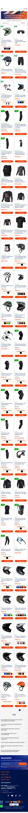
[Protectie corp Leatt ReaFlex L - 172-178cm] (7, 483)
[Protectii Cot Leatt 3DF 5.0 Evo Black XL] (7, 454)
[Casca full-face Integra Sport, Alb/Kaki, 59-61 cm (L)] (20, 277)
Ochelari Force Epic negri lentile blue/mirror (20, 550)
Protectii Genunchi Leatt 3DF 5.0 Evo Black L (20, 404)
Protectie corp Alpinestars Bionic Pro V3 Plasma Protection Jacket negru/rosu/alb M (21, 206)
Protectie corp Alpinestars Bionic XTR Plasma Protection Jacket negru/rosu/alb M (7, 206)
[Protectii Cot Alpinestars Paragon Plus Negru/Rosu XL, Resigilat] (20, 116)
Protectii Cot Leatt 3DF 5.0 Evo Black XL (7, 463)
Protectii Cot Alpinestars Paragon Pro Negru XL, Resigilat (6, 153)
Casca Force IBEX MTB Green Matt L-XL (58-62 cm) (6, 316)
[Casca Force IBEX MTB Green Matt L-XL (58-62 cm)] (7, 306)
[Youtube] (12, 796)
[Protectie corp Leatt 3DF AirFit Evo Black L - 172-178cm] (7, 510)
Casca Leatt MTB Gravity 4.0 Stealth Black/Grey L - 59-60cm (20, 580)
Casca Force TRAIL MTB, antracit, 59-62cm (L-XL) (7, 70)
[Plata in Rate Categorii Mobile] (14, 15)
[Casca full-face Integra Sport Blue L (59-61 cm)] (20, 86)
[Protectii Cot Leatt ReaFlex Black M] (7, 424)
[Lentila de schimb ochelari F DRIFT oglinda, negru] (20, 31)
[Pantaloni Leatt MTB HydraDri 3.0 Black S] (7, 540)
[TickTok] (16, 796)
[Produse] (2, 9)
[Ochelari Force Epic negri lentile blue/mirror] (20, 540)
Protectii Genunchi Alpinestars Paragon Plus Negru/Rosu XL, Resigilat (7, 126)
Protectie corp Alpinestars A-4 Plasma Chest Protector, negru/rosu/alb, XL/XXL (7, 258)
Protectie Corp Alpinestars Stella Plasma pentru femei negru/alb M (7, 180)
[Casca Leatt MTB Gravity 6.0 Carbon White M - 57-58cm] (7, 570)
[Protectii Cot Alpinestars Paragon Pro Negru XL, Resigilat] (7, 143)
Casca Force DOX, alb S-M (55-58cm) (7, 286)
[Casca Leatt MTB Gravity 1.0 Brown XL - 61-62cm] (20, 599)
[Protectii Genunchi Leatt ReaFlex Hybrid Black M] (20, 365)
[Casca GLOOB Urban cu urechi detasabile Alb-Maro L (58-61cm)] (7, 86)
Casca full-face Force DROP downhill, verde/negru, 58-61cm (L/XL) (20, 316)
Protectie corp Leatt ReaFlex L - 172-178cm (6, 493)
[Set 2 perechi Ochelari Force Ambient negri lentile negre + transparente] (7, 335)
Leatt (16, 342)
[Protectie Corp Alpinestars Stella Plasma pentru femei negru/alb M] (7, 170)
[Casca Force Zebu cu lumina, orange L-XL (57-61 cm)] (20, 686)
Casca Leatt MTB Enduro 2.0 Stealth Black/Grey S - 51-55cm (7, 667)
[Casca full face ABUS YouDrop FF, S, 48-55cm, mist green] (7, 31)
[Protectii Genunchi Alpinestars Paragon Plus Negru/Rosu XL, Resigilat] (7, 116)
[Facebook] (8, 796)
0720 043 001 (5, 791)
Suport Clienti (5, 772)
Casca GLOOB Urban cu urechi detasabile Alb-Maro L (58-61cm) (6, 96)
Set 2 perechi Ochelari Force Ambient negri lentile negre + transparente (6, 345)
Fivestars (3, 94)
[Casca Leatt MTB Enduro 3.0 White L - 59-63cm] (20, 627)
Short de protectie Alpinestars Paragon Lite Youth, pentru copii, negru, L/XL (21, 71)
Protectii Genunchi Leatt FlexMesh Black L (6, 404)
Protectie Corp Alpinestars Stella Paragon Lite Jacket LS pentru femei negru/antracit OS (20, 181)
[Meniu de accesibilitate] (1, 802)
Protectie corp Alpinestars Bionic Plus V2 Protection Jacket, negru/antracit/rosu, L (7, 232)
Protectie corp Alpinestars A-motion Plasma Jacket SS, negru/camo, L (21, 232)
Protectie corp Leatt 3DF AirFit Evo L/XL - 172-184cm (21, 493)
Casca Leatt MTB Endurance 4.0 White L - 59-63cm (6, 696)
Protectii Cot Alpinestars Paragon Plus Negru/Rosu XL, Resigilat (21, 126)
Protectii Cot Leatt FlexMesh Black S (19, 433)
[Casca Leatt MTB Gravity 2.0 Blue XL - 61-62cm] (7, 599)
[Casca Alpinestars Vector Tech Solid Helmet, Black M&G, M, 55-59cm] (20, 248)
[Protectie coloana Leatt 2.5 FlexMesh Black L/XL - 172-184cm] (20, 510)
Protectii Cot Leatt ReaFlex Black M (5, 433)
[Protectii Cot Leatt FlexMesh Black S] (20, 424)
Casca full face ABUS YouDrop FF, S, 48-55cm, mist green (6, 42)
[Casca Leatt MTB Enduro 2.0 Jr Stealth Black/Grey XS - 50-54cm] (20, 657)
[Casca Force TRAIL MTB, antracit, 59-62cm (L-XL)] (7, 61)
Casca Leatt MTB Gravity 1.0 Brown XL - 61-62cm (20, 609)
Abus (2, 39)
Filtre (23, 23)
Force (16, 39)
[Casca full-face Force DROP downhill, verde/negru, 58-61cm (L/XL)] (20, 306)
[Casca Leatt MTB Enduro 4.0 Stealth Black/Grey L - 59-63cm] (7, 627)
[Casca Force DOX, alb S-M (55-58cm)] (7, 277)
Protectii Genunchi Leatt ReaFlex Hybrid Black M (20, 374)
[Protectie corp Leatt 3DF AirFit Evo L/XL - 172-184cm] (20, 483)
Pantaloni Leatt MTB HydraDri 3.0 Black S (5, 550)
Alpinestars (17, 68)
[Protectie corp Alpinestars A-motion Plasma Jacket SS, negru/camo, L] (20, 222)
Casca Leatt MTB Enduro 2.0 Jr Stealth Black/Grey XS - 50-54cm (20, 667)
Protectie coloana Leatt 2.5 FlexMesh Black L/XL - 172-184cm (20, 520)
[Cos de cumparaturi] (26, 9)
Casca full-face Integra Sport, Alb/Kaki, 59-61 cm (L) (20, 287)
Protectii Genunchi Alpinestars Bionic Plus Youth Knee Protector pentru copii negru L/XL (20, 153)
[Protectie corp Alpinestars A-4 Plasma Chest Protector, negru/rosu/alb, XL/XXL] (7, 248)
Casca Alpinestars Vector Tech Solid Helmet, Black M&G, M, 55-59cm (20, 258)
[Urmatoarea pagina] (25, 710)
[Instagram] (20, 796)
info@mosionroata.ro (7, 792)
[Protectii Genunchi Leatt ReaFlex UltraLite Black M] (20, 335)
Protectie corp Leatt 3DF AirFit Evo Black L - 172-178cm (6, 520)
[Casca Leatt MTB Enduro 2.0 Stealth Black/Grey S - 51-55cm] (7, 657)
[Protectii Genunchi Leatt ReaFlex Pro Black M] (7, 365)
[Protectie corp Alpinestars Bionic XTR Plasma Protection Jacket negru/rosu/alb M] (7, 196)
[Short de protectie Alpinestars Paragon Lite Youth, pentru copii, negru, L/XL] (20, 61)
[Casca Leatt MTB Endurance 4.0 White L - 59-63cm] (7, 686)
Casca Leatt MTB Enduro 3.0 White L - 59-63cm (20, 637)
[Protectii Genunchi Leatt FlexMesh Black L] (7, 395)
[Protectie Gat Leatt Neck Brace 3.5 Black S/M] (20, 454)
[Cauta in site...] (24, 9)
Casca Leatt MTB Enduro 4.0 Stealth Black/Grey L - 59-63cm (7, 637)
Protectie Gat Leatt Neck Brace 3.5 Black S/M (20, 463)
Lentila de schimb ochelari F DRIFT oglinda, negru (20, 42)
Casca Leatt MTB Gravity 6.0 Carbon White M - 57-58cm (7, 580)
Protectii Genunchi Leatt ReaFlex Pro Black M (6, 374)
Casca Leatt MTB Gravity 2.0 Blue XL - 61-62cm (7, 609)
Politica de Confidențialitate (12, 767)
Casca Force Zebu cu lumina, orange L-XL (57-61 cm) (20, 696)
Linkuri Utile (4, 774)
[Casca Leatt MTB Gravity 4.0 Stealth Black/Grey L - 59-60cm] (20, 570)
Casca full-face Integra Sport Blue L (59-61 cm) (20, 96)
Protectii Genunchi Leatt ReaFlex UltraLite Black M (20, 345)
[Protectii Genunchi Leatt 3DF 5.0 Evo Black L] (20, 395)
